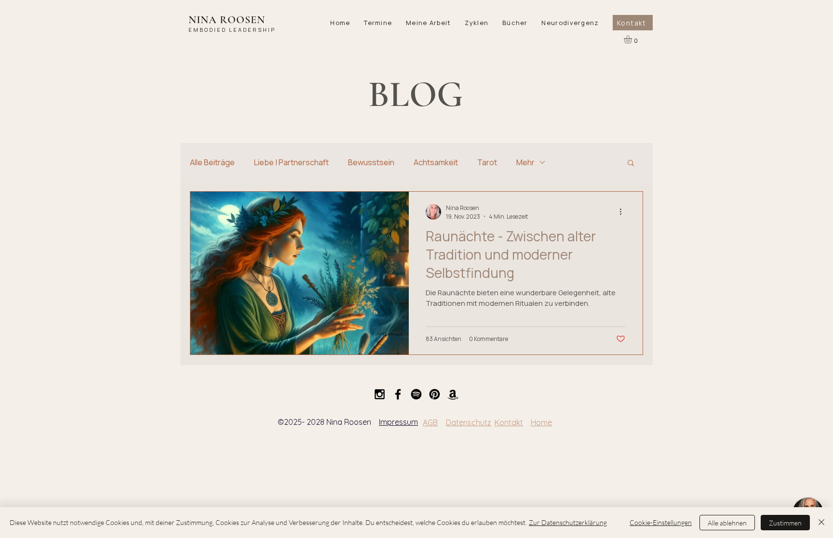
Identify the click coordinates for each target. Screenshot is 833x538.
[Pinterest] (435, 394)
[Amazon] (453, 394)
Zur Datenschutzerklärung (568, 522)
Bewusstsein (371, 162)
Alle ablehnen (727, 523)
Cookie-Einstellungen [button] (661, 522)
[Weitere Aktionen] (624, 212)
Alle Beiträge (212, 162)
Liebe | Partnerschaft (291, 162)
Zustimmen (785, 523)
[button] (378, 22)
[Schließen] (821, 522)
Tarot (487, 162)
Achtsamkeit (436, 162)
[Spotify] (416, 394)
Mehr (525, 162)
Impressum (398, 422)
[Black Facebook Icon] (398, 394)
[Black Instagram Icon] (380, 394)
